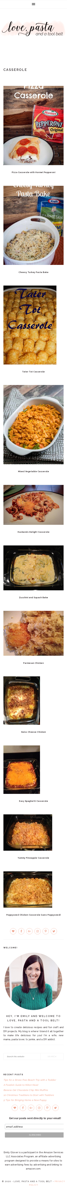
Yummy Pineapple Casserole (33, 858)
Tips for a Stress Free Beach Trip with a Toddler (29, 1080)
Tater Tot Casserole (33, 372)
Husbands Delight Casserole (33, 532)
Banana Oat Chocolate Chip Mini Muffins (25, 1090)
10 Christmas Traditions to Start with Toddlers (28, 1095)
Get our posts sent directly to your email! (35, 1118)
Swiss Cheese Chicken (33, 732)
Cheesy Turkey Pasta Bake (33, 272)
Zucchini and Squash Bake (33, 597)
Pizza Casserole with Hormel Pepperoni (33, 172)
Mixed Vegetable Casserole (33, 471)
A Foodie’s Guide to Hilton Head (20, 1085)
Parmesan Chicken (33, 663)
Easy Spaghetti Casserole (33, 801)
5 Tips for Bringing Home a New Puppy (25, 1100)
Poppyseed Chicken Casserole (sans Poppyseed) (33, 915)
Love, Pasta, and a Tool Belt (33, 33)
